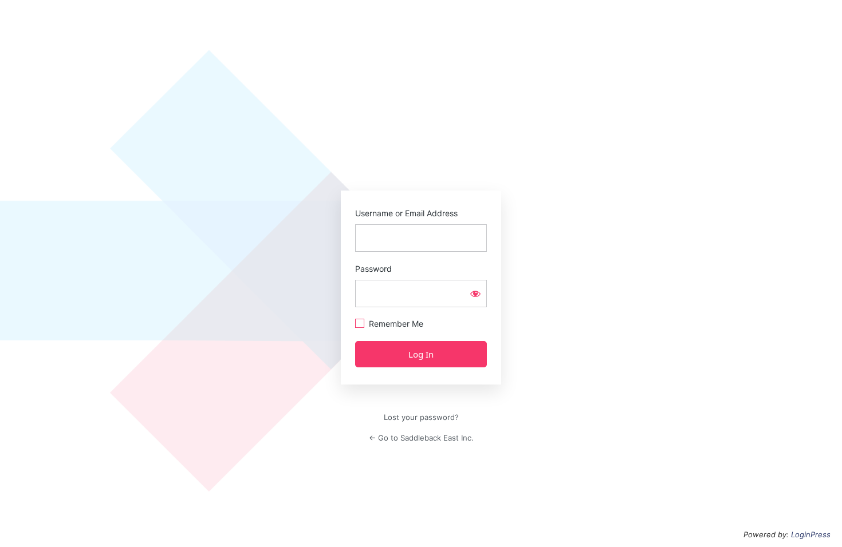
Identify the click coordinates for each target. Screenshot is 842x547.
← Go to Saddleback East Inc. (421, 437)
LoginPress (811, 534)
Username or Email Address (406, 213)
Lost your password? (421, 417)
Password (373, 269)
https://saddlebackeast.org (421, 141)
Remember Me (396, 323)
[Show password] (475, 293)
